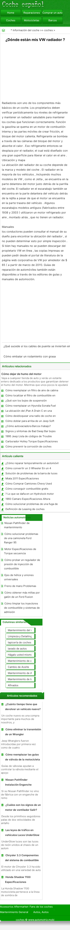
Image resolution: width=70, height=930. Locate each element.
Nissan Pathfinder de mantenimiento (17, 525)
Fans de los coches (41, 906)
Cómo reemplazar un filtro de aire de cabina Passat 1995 (31, 391)
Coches (10, 20)
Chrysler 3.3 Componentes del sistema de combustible (22, 858)
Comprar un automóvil (52, 12)
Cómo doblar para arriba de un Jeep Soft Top (29, 421)
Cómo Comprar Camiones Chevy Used (28, 483)
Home (10, 12)
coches (48, 30)
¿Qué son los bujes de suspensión (26, 400)
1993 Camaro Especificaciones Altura (27, 498)
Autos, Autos (41, 912)
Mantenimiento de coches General (28, 660)
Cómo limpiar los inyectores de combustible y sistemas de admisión (22, 608)
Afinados (13, 685)
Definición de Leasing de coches (25, 509)
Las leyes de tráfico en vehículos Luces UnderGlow (22, 832)
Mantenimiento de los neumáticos (28, 679)
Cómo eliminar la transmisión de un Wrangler (23, 732)
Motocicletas (31, 20)
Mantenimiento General (14, 912)
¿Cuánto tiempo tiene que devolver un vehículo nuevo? (23, 707)
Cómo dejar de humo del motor (21, 374)
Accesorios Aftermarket (14, 906)
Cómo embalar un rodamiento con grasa (30, 356)
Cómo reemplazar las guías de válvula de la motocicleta (22, 757)
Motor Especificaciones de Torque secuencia (20, 551)
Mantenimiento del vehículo (24, 630)
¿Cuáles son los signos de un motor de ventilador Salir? (23, 807)
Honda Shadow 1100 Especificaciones (18, 879)
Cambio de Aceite (18, 667)
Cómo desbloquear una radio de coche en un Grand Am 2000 (30, 416)
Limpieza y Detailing (20, 636)
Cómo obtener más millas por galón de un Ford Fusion (22, 594)
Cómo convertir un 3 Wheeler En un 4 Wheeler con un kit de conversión (28, 469)
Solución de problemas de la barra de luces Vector (31, 474)
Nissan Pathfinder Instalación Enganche (18, 782)
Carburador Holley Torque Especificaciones (31, 441)
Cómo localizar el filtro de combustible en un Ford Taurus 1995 (30, 396)
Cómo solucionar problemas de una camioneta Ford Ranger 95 (21, 538)
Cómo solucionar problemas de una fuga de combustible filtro (31, 504)
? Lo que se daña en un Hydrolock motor (29, 493)
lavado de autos (17, 648)
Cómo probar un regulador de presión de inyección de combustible (22, 564)
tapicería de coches (19, 642)
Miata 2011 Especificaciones (22, 478)
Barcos (52, 20)
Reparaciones (31, 12)
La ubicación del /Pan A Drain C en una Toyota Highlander (28, 411)
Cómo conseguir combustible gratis (26, 488)
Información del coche (26, 30)
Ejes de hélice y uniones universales (19, 577)
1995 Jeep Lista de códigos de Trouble (28, 436)
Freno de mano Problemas (20, 586)
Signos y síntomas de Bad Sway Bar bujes (30, 431)
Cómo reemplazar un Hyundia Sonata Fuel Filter (30, 406)
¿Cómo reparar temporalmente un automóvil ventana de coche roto (32, 464)
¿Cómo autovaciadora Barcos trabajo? (28, 426)
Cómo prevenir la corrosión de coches (28, 446)
